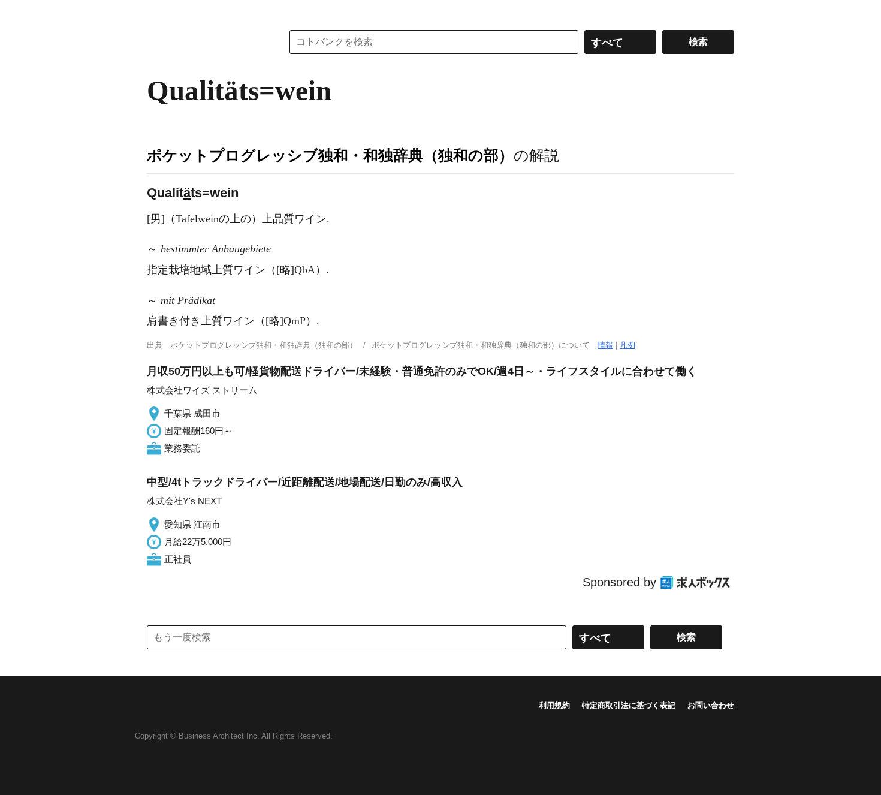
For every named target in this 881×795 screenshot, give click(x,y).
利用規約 (554, 705)
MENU (159, 12)
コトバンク (206, 42)
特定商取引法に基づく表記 (628, 705)
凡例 (627, 345)
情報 (605, 345)
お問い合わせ (710, 705)
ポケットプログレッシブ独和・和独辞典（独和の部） (330, 155)
